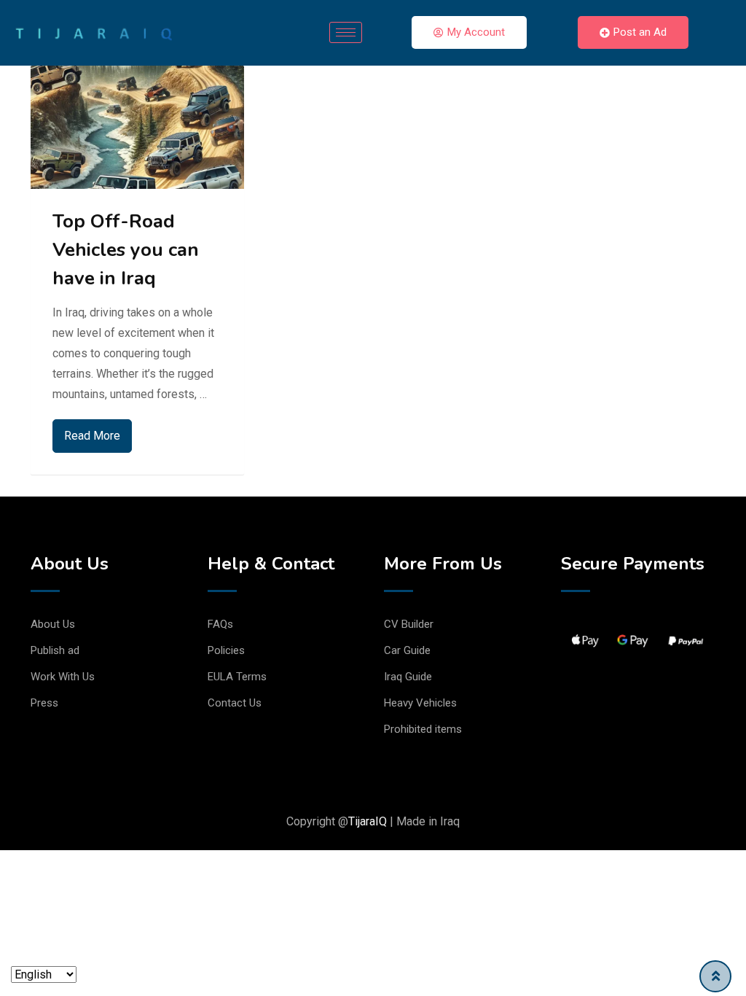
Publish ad (55, 650)
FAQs (220, 624)
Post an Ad (640, 32)
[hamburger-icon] (345, 32)
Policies (226, 650)
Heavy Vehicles (420, 702)
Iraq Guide (408, 676)
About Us (53, 624)
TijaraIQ (367, 821)
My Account (476, 32)
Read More (92, 436)
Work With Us (63, 676)
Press (44, 702)
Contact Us (235, 702)
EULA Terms (237, 676)
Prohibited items (423, 729)
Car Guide (407, 650)
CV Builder (408, 624)
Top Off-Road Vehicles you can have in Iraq (125, 250)
